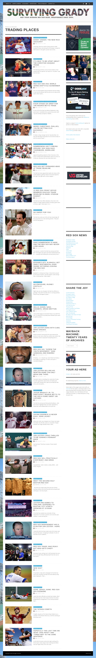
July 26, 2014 (41, 550)
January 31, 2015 (42, 310)
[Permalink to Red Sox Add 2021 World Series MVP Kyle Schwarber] (18, 88)
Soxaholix (68, 321)
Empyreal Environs (70, 295)
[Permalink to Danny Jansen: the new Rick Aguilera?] (18, 45)
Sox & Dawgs (69, 318)
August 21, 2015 (42, 248)
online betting (69, 130)
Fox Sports (68, 252)
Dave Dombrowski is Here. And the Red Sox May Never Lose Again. (46, 244)
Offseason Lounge (39, 144)
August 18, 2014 (42, 400)
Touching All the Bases (71, 324)
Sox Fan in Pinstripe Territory (73, 319)
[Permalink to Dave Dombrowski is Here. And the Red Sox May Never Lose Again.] (18, 247)
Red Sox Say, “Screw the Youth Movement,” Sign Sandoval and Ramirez (44, 351)
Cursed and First (70, 292)
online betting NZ (80, 123)
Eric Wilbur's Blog (70, 297)
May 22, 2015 (41, 288)
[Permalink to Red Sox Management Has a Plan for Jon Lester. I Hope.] (18, 530)
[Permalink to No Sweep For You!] (18, 222)
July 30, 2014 (41, 528)
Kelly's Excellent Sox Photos (73, 308)
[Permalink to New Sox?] (18, 573)
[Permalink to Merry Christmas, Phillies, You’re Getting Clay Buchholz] (18, 129)
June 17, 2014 (41, 593)
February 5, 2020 (42, 107)
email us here (82, 380)
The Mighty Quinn (70, 310)
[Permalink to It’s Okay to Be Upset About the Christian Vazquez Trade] (18, 67)
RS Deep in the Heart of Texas (73, 314)
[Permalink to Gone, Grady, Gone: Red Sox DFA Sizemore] (18, 594)
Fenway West (69, 302)
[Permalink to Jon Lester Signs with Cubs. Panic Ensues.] (18, 333)
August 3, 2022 (41, 66)
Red (36, 43)
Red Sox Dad (69, 316)
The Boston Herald (70, 241)
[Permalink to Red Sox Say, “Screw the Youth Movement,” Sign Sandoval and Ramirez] (18, 355)
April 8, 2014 (41, 611)
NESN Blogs (69, 254)
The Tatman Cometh (42, 609)
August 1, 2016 (41, 170)
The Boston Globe (70, 240)
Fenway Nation (70, 300)
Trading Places (43, 37)
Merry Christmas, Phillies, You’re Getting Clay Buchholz (46, 128)
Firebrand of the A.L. (71, 303)
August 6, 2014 (41, 418)
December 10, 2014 (42, 331)
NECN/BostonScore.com (72, 243)
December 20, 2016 (42, 132)
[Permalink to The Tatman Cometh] (18, 615)
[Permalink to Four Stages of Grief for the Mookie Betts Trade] (18, 110)
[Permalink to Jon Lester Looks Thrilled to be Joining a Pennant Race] (18, 441)
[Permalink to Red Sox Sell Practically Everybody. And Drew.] (18, 464)
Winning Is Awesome (48, 240)
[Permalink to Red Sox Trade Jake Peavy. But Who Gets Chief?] (18, 552)
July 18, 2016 (43, 214)
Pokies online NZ (70, 139)
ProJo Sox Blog (69, 246)
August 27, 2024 (42, 43)
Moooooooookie (38, 101)
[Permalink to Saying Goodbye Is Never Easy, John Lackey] (18, 420)
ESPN (67, 249)
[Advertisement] (78, 155)
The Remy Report (70, 257)
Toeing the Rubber (70, 322)
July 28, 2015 (41, 270)
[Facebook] (83, 3)
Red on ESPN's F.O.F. (71, 255)
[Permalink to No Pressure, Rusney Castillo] (18, 290)
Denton (37, 214)
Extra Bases (69, 299)
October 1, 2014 (42, 376)
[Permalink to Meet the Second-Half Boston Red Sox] (18, 486)
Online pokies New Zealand (73, 134)
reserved (68, 388)
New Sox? (37, 568)
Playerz (36, 37)
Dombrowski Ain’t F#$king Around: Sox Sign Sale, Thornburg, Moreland (45, 148)
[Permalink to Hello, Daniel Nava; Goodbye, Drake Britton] (18, 312)
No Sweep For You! (42, 212)
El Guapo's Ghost (70, 294)
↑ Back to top (88, 653)
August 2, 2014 (41, 441)
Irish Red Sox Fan (70, 305)
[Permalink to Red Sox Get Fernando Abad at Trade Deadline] (18, 173)
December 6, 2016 (42, 152)
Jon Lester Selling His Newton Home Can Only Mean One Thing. (44, 372)
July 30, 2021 (41, 87)
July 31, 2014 (43, 484)
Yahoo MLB (69, 251)
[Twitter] (86, 3)
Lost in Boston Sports (71, 311)
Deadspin (68, 247)
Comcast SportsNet (71, 244)
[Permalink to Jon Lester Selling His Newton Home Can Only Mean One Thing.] (18, 376)
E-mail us (68, 374)
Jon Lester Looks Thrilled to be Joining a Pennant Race (46, 437)
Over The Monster (70, 313)
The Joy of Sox (69, 307)
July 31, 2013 (41, 638)
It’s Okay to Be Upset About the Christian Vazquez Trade (46, 63)
